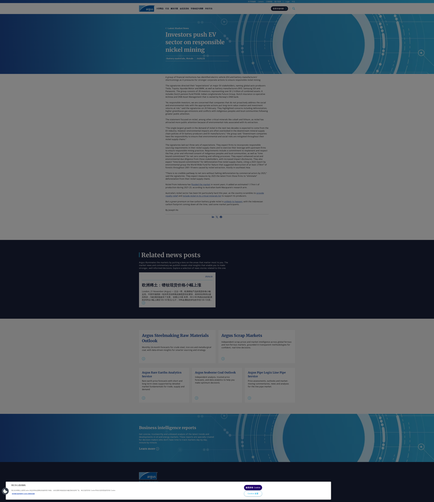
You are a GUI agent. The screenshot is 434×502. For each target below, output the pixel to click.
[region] (168, 491)
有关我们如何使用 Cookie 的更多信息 (23, 493)
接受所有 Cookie (253, 487)
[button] (5, 491)
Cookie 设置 (253, 493)
